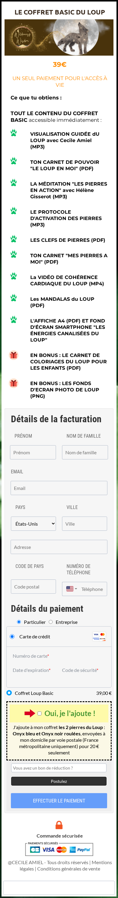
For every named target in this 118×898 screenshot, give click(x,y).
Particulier (35, 622)
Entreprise (66, 622)
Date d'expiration (31, 670)
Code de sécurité (79, 670)
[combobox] (70, 589)
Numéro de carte (30, 656)
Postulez (59, 781)
